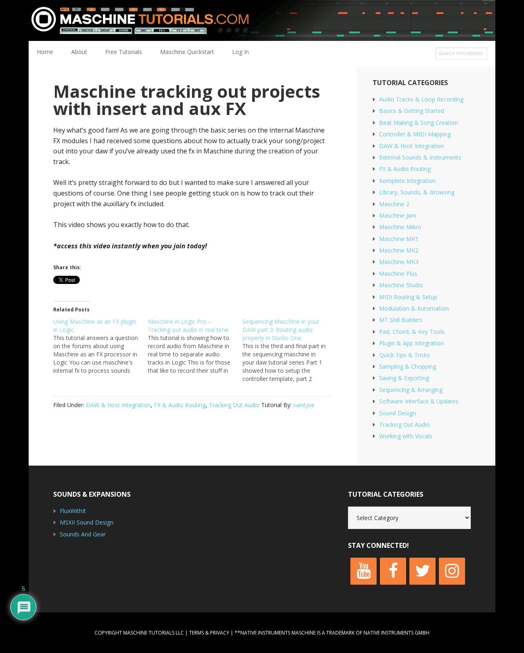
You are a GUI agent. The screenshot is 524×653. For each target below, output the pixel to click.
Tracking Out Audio (234, 405)
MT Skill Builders (400, 320)
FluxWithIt (73, 511)
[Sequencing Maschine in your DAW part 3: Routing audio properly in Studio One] (289, 350)
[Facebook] (393, 571)
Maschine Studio (401, 285)
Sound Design (397, 413)
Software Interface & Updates (418, 401)
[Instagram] (452, 571)
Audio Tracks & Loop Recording (421, 99)
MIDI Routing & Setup (408, 297)
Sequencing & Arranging (411, 390)
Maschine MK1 (398, 239)
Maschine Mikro (400, 227)
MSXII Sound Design (86, 522)
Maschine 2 (394, 204)
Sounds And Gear (83, 534)
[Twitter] (422, 571)
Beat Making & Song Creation (418, 122)
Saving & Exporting (404, 378)
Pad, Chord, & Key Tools (412, 332)
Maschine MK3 (398, 262)
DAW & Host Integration (118, 405)
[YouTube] (363, 571)
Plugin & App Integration (411, 343)
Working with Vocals (405, 436)
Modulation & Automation (414, 308)
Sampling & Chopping (407, 366)
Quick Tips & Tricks (404, 355)
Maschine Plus (398, 273)
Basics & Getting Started (411, 111)
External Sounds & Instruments (420, 157)
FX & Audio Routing (180, 405)
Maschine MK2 (398, 250)
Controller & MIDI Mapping (415, 134)
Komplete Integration (407, 181)
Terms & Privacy (209, 632)
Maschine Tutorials (262, 20)
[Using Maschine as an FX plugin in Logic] (100, 346)
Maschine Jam (397, 215)
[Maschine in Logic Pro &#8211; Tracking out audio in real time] (195, 346)
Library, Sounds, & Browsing (416, 192)
